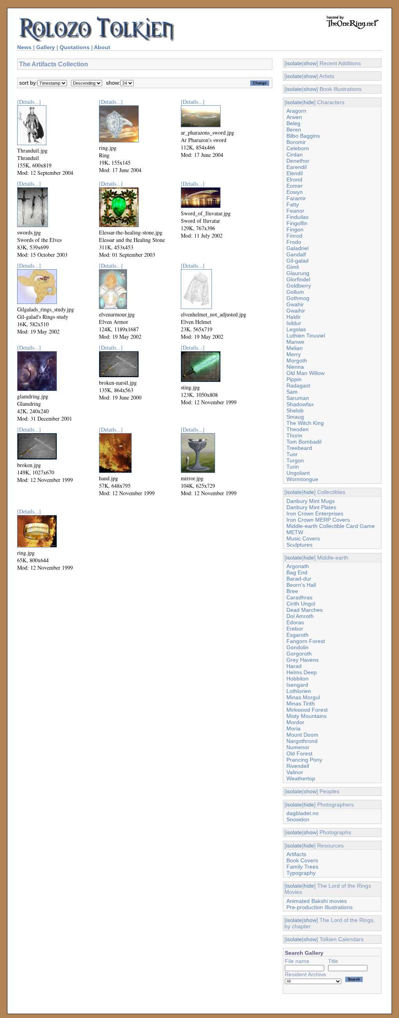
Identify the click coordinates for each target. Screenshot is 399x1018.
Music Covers (303, 538)
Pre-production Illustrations (319, 907)
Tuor (292, 454)
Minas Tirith (300, 703)
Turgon (295, 460)
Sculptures (299, 545)
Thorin (294, 435)
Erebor (294, 628)
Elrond (294, 179)
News (24, 47)
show (310, 63)
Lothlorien (298, 691)
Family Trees (302, 866)
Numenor (297, 747)
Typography (301, 873)
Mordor (295, 722)
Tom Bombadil (303, 442)
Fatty (292, 204)
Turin (292, 467)
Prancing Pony (304, 760)
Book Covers (302, 860)
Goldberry (298, 285)
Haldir (293, 317)
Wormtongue (302, 479)
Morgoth (296, 360)
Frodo (293, 242)
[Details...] (29, 101)
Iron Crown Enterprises (314, 513)
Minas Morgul (303, 697)
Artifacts (296, 854)
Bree (292, 591)
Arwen (294, 117)
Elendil (294, 173)
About (102, 47)
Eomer (294, 186)
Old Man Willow (305, 373)
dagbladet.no (302, 813)
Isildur (293, 323)
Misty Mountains (306, 716)
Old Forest (299, 753)
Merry (293, 354)
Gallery (45, 47)
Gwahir (295, 304)
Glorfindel (298, 279)
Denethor (297, 161)
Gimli (292, 267)
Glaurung (297, 273)
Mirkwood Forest (307, 710)
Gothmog (297, 298)
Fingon (295, 229)
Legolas (296, 329)
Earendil (296, 167)
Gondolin (297, 647)
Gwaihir (295, 310)
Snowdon (297, 819)
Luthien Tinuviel (305, 335)
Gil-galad (297, 261)
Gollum (295, 292)
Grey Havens (302, 660)
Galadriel (297, 248)
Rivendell (297, 766)
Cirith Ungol (300, 603)
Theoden (297, 429)
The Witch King (305, 423)
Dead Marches (304, 610)
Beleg (293, 123)
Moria (293, 728)
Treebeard (299, 448)
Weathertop (300, 778)
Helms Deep (301, 672)
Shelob (295, 410)
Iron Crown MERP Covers (318, 520)
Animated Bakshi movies (316, 901)
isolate (294, 63)
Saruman (297, 398)
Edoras (295, 622)
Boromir (296, 142)
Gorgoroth (299, 653)
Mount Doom (302, 735)
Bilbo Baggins (303, 136)
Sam (292, 392)
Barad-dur (298, 579)
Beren (293, 129)
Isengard (297, 685)
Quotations (75, 47)
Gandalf (296, 254)
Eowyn (294, 192)
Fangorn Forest (305, 641)
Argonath (297, 566)
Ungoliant (298, 473)
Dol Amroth (300, 616)
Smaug (295, 417)
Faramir (296, 198)
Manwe (295, 342)
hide (309, 102)
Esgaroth (297, 635)
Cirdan (294, 154)
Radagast (298, 385)
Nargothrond (302, 741)
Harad (294, 666)
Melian (294, 348)
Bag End (296, 572)
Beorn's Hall (301, 585)
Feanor (295, 211)
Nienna (295, 367)
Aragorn (296, 111)
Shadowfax (300, 404)
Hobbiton (297, 678)
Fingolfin (296, 223)
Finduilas (297, 217)
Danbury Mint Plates (311, 507)
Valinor (294, 772)
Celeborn (297, 148)
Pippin (294, 379)
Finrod (294, 236)
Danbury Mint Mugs (310, 501)
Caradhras (299, 597)
